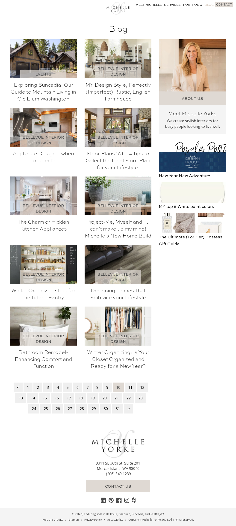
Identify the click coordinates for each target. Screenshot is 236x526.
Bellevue (111, 514)
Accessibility (115, 520)
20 (105, 398)
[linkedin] (103, 500)
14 (33, 398)
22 (129, 398)
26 (58, 408)
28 (82, 408)
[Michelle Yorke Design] (118, 7)
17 (69, 398)
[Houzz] (134, 500)
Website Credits (52, 520)
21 (117, 398)
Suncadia (137, 514)
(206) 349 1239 (118, 473)
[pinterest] (111, 500)
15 (45, 398)
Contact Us (118, 486)
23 (141, 398)
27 (70, 408)
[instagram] (126, 500)
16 (57, 398)
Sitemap (73, 520)
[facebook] (118, 500)
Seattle (154, 514)
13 (21, 398)
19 (93, 398)
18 (81, 398)
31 (118, 408)
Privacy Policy (93, 520)
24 (34, 408)
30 (106, 408)
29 (94, 408)
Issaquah (124, 514)
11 (130, 387)
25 (46, 408)
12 (142, 387)
